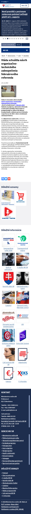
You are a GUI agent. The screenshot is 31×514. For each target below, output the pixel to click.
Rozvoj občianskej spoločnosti (12, 461)
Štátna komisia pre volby (10, 438)
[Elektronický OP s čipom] (7, 198)
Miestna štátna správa (9, 488)
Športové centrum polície (10, 463)
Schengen (5, 458)
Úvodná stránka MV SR (8, 44)
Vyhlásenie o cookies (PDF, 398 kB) (12, 509)
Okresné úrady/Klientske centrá (13, 441)
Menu (24, 5)
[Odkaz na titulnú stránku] (9, 5)
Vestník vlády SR (7, 481)
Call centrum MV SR (8, 493)
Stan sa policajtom (8, 475)
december (26, 55)
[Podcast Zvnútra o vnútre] (8, 213)
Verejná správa (7, 451)
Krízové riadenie (7, 456)
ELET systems (5, 504)
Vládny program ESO (9, 491)
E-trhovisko (6, 496)
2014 (19, 55)
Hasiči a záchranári (8, 453)
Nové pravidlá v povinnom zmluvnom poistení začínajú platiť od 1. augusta (14, 14)
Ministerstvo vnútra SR (10, 435)
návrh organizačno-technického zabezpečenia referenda (11, 102)
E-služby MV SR (7, 478)
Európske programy (9, 443)
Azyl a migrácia (7, 448)
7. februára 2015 (20, 105)
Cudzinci (5, 486)
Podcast (5, 473)
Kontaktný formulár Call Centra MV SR (13, 421)
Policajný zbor (7, 446)
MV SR (18, 44)
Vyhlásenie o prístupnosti (9, 507)
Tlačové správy (11, 55)
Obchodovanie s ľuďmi (9, 483)
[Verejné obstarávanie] (20, 198)
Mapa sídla (14, 504)
